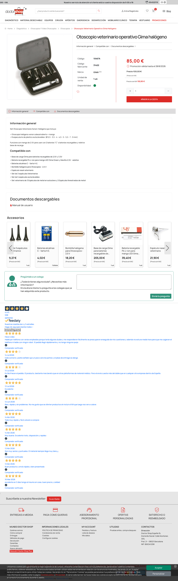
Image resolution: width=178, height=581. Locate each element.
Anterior (8, 330)
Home (8, 28)
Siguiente (16, 330)
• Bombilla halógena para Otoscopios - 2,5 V (28, 167)
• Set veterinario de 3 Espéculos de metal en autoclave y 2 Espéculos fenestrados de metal (48, 180)
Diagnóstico (11, 20)
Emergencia (83, 20)
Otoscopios (65, 28)
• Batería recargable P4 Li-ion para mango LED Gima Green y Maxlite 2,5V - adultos (44, 160)
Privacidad (60, 575)
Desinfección (99, 20)
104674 (96, 58)
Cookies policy (47, 575)
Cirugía (59, 20)
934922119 (153, 2)
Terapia (133, 20)
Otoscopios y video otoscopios (43, 28)
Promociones (159, 20)
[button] (165, 2)
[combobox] (161, 2)
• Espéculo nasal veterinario (21, 170)
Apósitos (70, 20)
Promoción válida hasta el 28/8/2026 (148, 66)
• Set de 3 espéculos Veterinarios (24, 173)
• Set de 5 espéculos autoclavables (24, 177)
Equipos (49, 20)
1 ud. (95, 79)
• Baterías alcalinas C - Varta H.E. (24, 163)
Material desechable (31, 20)
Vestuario (144, 20)
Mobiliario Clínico (117, 20)
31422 (96, 65)
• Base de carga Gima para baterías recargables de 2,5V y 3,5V (36, 156)
